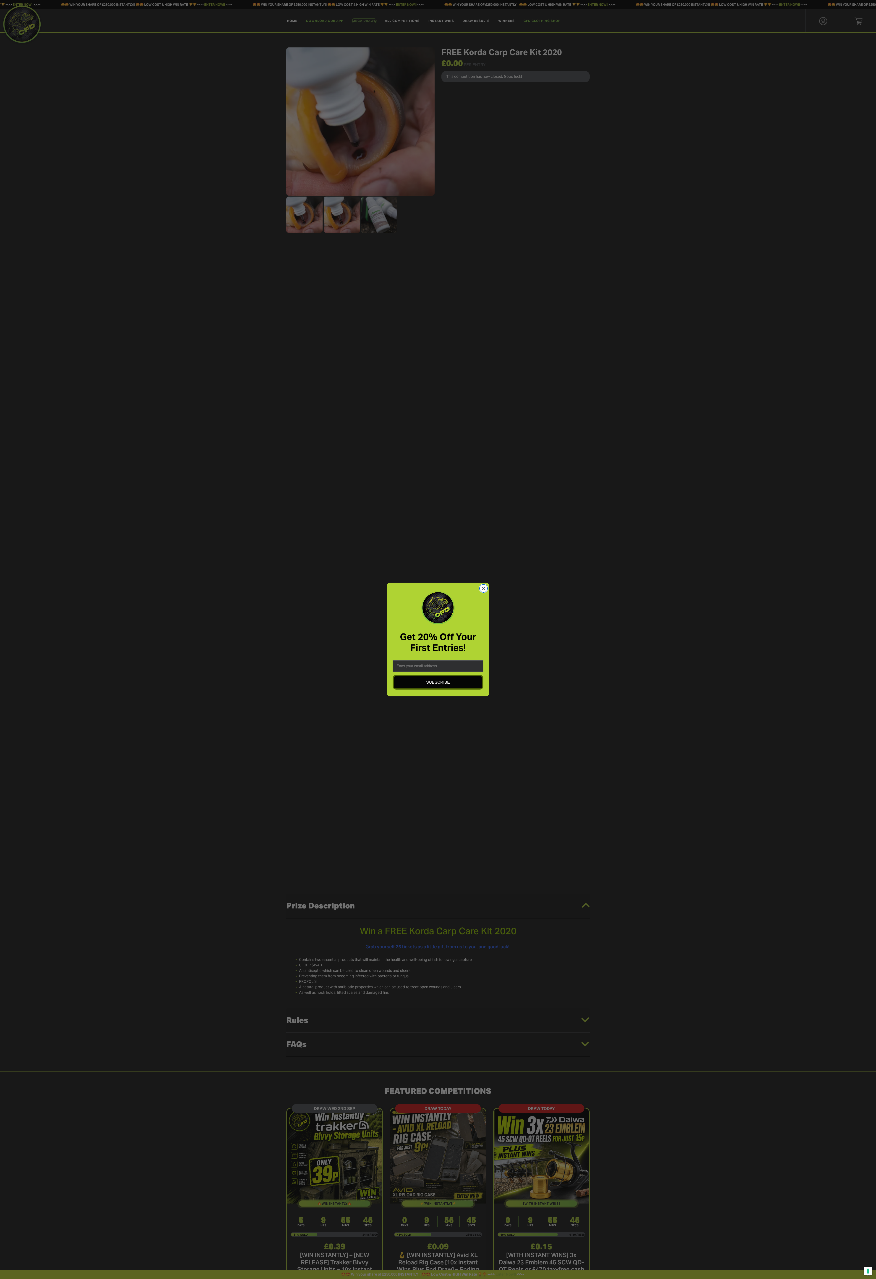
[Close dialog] (484, 588)
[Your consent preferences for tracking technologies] (868, 1271)
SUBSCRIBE (438, 682)
